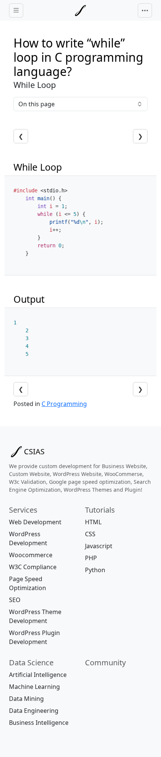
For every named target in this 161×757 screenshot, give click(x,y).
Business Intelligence (39, 722)
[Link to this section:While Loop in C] (68, 167)
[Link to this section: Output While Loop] (49, 299)
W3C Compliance (33, 567)
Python (95, 570)
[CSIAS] (80, 10)
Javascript (98, 546)
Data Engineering (33, 710)
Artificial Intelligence (38, 675)
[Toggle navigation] (145, 10)
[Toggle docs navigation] (16, 10)
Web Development (35, 522)
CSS (90, 534)
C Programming (64, 404)
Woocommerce (30, 555)
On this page (36, 104)
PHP (91, 558)
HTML (93, 522)
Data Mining (26, 699)
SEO (15, 600)
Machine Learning (34, 687)
